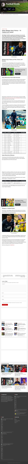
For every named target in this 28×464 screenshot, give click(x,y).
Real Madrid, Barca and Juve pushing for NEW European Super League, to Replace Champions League (20, 276)
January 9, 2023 (3, 388)
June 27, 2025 (6, 326)
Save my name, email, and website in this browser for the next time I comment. (12, 302)
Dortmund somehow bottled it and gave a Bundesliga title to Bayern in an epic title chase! (9, 334)
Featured (19, 327)
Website (3, 299)
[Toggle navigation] (2, 13)
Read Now (17, 73)
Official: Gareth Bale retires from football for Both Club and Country (7, 387)
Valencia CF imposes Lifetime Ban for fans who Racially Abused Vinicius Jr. (22, 334)
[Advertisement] (14, 22)
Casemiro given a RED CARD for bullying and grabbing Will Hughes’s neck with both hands (8, 276)
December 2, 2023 (20, 326)
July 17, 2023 (6, 331)
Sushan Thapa (8, 33)
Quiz (15, 418)
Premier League (7, 327)
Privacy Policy (16, 421)
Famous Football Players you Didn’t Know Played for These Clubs (22, 329)
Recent (3, 321)
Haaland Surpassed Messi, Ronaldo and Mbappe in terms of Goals (9, 325)
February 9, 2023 (4, 33)
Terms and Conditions (17, 420)
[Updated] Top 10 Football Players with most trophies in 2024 (22, 325)
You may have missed (5, 363)
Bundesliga (6, 332)
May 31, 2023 (19, 330)
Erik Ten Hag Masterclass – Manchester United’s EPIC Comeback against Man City (20, 374)
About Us (16, 419)
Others (18, 332)
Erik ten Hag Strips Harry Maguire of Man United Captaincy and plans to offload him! (9, 329)
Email (3, 296)
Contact (15, 422)
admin (9, 326)
